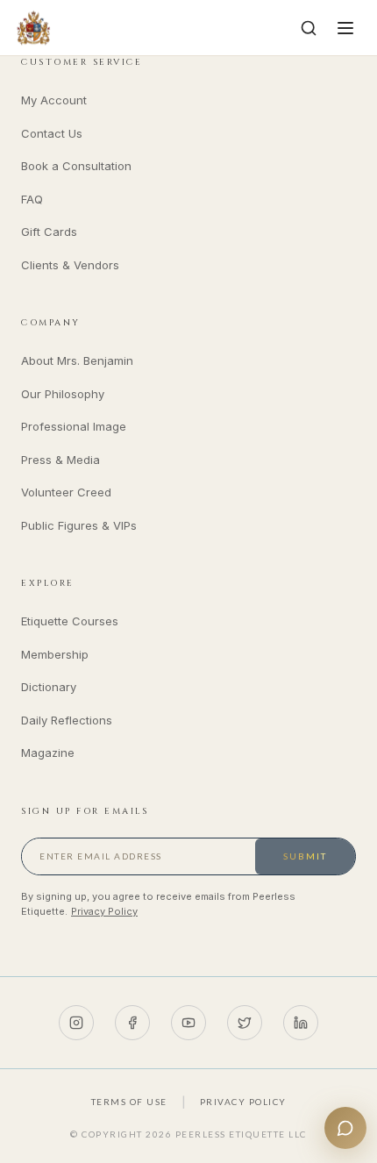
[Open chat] (345, 1128)
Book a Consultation (76, 166)
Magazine (48, 753)
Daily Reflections (66, 720)
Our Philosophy (62, 394)
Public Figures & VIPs (79, 525)
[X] (244, 1022)
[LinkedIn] (300, 1022)
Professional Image (73, 426)
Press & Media (60, 460)
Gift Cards (49, 232)
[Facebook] (132, 1022)
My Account (54, 100)
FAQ (32, 199)
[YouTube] (188, 1022)
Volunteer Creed (66, 492)
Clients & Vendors (70, 265)
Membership (55, 654)
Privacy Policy (104, 911)
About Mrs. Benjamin (77, 360)
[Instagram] (76, 1022)
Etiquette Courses (69, 621)
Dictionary (48, 687)
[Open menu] (345, 28)
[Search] (308, 28)
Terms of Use (129, 1101)
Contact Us (51, 133)
